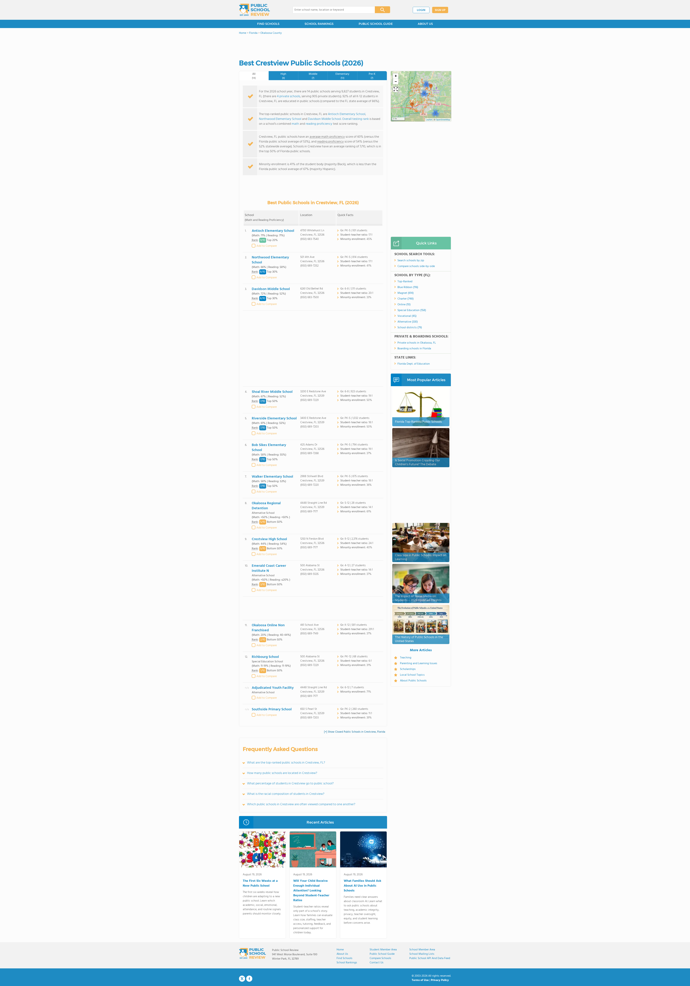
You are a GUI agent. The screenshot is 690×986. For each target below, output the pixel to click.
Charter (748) (405, 299)
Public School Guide (382, 954)
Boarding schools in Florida (414, 348)
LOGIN (421, 10)
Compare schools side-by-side (416, 266)
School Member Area (422, 950)
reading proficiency (319, 124)
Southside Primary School (272, 709)
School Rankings (347, 962)
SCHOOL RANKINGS (319, 24)
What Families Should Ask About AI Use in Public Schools (362, 886)
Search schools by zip (410, 260)
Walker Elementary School (272, 476)
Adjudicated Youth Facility (273, 687)
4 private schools (288, 96)
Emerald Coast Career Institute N (269, 568)
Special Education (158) (411, 310)
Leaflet (429, 120)
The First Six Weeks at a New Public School (260, 883)
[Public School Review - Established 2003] (254, 10)
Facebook (249, 978)
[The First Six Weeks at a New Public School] (262, 850)
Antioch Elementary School (346, 114)
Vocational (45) (407, 316)
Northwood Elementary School (280, 119)
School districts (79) (409, 327)
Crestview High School (269, 539)
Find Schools (344, 958)
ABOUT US (425, 24)
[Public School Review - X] (242, 979)
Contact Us (376, 962)
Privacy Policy (440, 980)
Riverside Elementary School (274, 418)
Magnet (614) (405, 293)
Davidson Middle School (324, 119)
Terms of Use (420, 980)
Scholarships (408, 669)
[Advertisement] (313, 348)
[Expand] (395, 89)
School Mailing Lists (421, 954)
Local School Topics (412, 675)
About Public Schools (413, 680)
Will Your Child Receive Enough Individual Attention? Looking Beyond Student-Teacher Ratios (311, 891)
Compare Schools (380, 958)
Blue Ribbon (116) (407, 287)
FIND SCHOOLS (268, 24)
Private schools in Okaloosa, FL (416, 343)
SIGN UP (440, 10)
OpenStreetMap (443, 120)
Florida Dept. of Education (413, 364)
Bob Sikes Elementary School (269, 448)
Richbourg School (265, 656)
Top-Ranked (404, 281)
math (295, 124)
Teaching (405, 657)
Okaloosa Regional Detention (266, 506)
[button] (435, 113)
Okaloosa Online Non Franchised (268, 628)
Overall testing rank (355, 119)
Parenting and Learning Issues (418, 663)
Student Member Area (383, 950)
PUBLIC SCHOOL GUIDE (376, 24)
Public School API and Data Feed (429, 958)
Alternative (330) (407, 322)
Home (340, 950)
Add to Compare (266, 246)
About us (342, 954)
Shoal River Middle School (272, 391)
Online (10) (404, 304)
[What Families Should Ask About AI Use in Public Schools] (363, 850)
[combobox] (331, 9)
